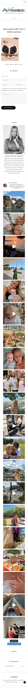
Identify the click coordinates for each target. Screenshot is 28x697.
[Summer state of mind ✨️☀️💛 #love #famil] (14, 627)
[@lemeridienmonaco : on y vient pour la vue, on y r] (14, 560)
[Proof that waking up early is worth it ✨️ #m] (14, 493)
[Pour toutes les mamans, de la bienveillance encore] (14, 291)
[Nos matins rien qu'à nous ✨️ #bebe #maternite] (14, 246)
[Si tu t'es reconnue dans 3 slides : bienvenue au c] (14, 224)
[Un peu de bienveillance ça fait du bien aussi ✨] (14, 358)
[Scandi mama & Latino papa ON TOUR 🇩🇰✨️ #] (14, 448)
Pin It (17, 64)
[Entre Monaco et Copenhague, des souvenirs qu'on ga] (14, 381)
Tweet (12, 64)
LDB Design (20, 682)
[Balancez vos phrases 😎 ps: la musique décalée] (14, 314)
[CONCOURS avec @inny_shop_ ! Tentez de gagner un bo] (14, 583)
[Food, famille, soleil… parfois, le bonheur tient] (14, 515)
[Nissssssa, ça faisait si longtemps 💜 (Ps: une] (14, 538)
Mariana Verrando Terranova (14, 156)
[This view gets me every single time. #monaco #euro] (14, 202)
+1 (22, 64)
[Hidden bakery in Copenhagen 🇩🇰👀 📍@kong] (14, 426)
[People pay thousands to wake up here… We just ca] (14, 605)
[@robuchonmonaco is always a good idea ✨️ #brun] (14, 336)
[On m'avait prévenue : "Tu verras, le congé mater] (14, 403)
